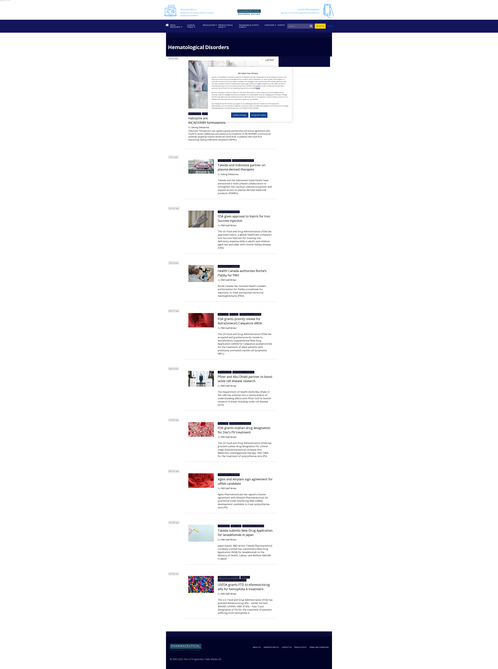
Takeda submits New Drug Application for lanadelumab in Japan (245, 532)
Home (167, 25)
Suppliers (269, 25)
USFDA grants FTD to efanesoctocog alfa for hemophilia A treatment (244, 586)
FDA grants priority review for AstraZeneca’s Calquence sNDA (240, 321)
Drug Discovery (175, 26)
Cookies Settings (239, 115)
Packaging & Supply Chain (249, 26)
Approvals (245, 577)
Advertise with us (271, 647)
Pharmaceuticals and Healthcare (232, 580)
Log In (330, 26)
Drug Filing (223, 314)
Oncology (234, 314)
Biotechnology (224, 160)
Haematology (223, 526)
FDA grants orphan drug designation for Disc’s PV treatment (244, 430)
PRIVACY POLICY (300, 647)
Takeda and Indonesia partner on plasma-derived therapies (241, 167)
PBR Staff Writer (229, 225)
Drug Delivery (194, 114)
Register (320, 26)
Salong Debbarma (200, 127)
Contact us (287, 647)
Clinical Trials (191, 26)
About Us (257, 647)
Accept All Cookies (258, 115)
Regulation (209, 25)
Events (281, 25)
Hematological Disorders (243, 160)
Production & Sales (225, 26)
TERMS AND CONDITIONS (319, 647)
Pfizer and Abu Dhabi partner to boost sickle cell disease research (245, 378)
